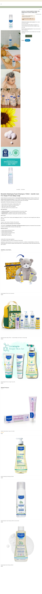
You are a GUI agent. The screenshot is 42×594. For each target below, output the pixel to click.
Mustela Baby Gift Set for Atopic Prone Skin (8, 381)
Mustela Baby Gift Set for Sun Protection (7, 293)
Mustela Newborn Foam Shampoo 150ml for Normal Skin (10, 520)
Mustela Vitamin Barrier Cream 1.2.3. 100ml (7, 431)
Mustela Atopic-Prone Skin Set (7, 235)
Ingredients (23, 189)
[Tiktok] (23, 583)
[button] (20, 291)
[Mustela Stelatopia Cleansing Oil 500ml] (40, 9)
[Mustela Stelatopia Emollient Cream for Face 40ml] (39, 9)
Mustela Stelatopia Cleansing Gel (7, 231)
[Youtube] (27, 583)
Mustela (27, 40)
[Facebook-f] (28, 583)
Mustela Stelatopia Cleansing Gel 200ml (8, 232)
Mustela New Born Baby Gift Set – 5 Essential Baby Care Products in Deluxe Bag (14, 337)
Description (18, 189)
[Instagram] (26, 584)
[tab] (18, 190)
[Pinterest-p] (25, 583)
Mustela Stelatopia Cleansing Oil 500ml (8, 230)
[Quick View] (22, 291)
